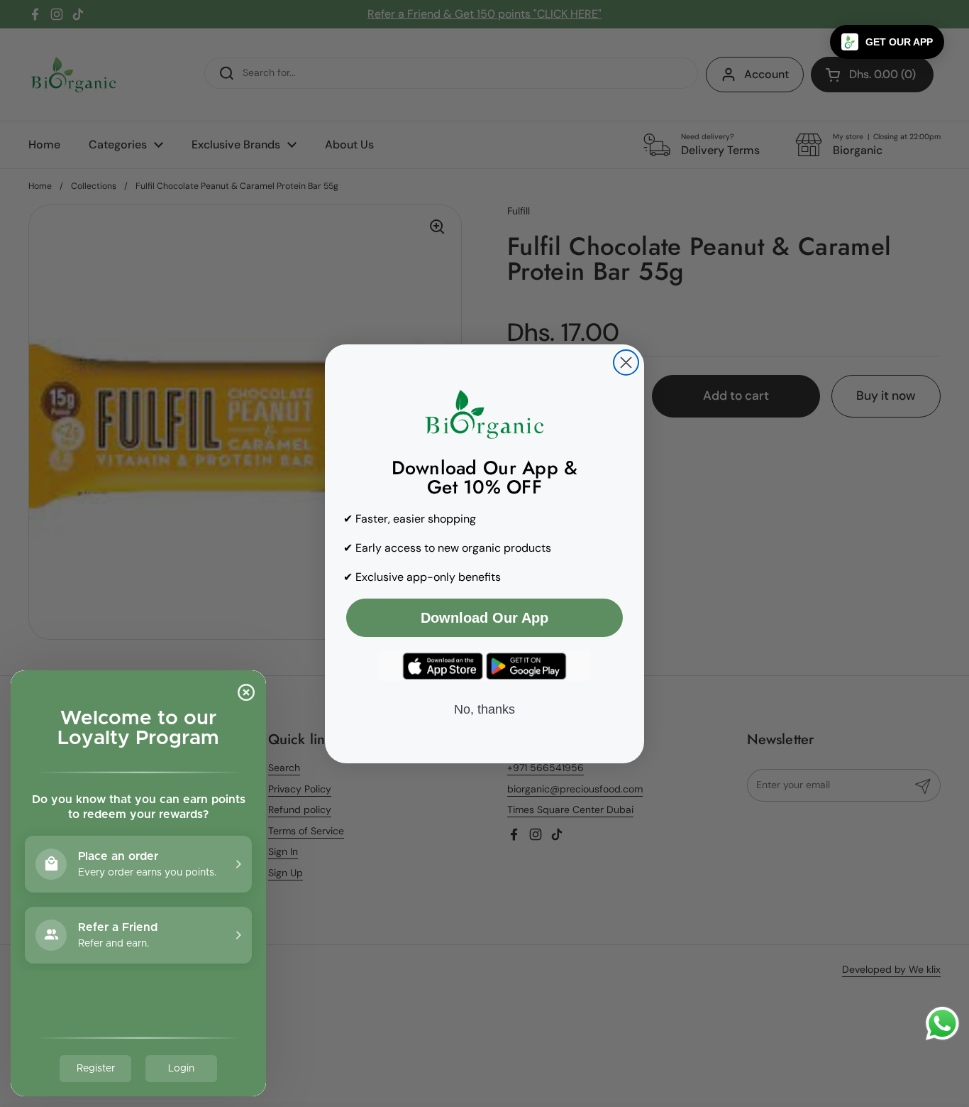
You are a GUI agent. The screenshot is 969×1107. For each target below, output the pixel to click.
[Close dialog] (626, 362)
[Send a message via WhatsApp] (942, 1023)
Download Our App (484, 618)
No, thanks (484, 709)
